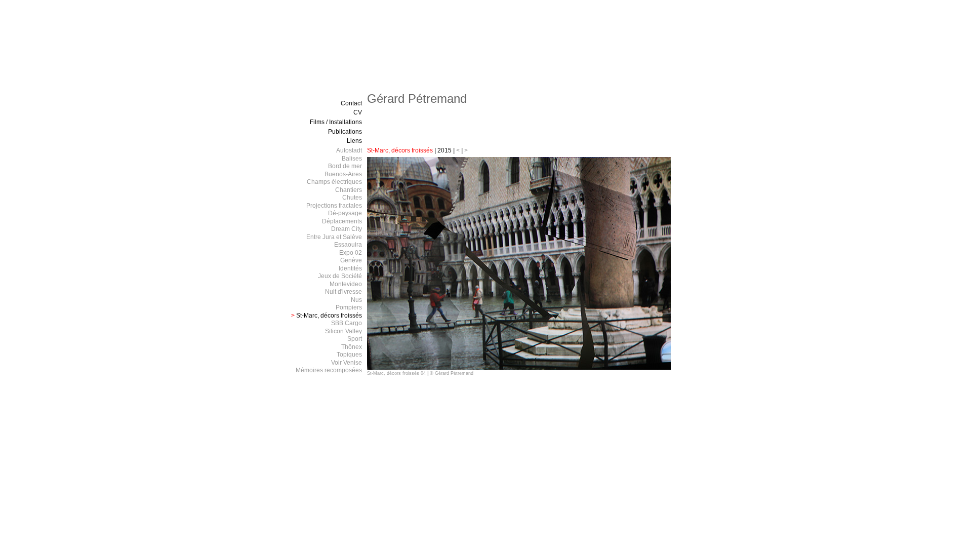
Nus (356, 299)
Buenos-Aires (343, 174)
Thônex (351, 346)
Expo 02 (350, 252)
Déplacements (342, 221)
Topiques (349, 354)
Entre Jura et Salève (334, 237)
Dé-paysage (345, 213)
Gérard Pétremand (417, 98)
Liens (354, 140)
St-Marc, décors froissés (400, 150)
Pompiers (349, 307)
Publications (345, 131)
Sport (354, 338)
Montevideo (346, 284)
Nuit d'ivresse (343, 291)
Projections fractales (334, 205)
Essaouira (348, 244)
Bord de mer (345, 166)
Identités (350, 268)
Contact (351, 103)
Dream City (346, 228)
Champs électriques (334, 181)
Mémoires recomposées (329, 370)
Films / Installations (336, 122)
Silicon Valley (343, 331)
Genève (351, 260)
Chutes (352, 197)
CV (357, 112)
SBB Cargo (346, 323)
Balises (352, 158)
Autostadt (349, 150)
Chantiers (348, 189)
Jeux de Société (340, 276)
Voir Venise (346, 362)
